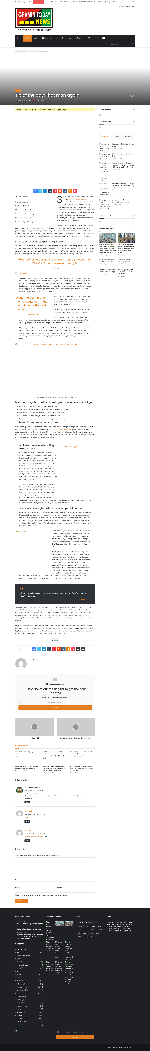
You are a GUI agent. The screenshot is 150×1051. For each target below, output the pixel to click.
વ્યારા (85, 936)
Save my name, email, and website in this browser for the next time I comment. (42, 895)
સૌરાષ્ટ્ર (20, 1009)
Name (17, 880)
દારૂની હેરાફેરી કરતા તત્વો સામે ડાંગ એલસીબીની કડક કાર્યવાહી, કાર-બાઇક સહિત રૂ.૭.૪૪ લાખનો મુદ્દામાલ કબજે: (126, 248)
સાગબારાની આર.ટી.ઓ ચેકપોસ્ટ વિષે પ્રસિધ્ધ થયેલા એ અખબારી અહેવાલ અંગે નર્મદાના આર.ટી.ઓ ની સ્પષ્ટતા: (123, 165)
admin (31, 659)
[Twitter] (40, 191)
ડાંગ (93, 929)
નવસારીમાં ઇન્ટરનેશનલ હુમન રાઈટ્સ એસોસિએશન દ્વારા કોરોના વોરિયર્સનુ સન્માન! (123, 186)
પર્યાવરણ (20, 1025)
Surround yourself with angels (60, 429)
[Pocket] (75, 191)
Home (19, 51)
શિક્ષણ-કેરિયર (21, 1015)
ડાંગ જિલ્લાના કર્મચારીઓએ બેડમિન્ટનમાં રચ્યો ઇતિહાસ (107, 271)
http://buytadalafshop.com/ (34, 836)
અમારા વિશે (87, 38)
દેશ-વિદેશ (27, 38)
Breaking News (23, 984)
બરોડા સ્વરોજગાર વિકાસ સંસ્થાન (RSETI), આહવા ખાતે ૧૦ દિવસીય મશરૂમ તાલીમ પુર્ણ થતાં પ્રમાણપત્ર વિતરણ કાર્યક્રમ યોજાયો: (107, 248)
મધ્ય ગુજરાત (22, 1003)
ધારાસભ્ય (85, 933)
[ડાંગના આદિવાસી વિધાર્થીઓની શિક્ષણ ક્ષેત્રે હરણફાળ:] (59, 967)
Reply (27, 802)
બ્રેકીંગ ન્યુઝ (20, 981)
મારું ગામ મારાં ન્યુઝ (61, 38)
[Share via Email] (78, 649)
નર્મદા (91, 933)
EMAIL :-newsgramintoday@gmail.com (119, 930)
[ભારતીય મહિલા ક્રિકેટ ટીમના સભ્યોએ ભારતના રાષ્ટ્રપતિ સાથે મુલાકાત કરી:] (27, 757)
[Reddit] (60, 191)
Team (55, 640)
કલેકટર (100, 926)
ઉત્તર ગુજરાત (22, 996)
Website (59, 887)
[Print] (83, 649)
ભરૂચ (79, 936)
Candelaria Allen (32, 788)
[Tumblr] (50, 191)
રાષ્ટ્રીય (36, 38)
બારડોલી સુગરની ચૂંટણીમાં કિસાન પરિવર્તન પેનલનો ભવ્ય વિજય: (125, 272)
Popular (105, 137)
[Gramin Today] (34, 19)
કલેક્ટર (80, 929)
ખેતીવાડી (19, 952)
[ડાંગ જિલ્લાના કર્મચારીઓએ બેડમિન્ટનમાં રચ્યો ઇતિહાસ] (107, 263)
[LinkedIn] (45, 191)
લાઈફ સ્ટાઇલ (24, 1022)
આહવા (86, 926)
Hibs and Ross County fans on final (122, 155)
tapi (96, 923)
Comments (128, 137)
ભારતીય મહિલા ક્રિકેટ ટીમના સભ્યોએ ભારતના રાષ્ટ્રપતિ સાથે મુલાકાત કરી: (26, 767)
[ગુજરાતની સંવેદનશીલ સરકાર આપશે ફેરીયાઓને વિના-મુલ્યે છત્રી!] (105, 204)
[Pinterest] (55, 191)
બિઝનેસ (19, 974)
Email (17, 887)
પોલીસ (97, 933)
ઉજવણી (93, 926)
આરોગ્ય (20, 1018)
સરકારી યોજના (22, 1006)
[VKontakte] (65, 191)
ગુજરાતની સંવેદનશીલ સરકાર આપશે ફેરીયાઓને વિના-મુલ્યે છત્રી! (122, 201)
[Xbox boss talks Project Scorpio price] (105, 147)
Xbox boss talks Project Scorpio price (123, 145)
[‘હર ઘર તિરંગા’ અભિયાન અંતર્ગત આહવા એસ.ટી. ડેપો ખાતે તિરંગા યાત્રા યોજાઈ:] (50, 968)
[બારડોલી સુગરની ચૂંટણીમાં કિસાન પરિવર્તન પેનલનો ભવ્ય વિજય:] (126, 263)
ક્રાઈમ (20, 977)
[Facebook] (35, 191)
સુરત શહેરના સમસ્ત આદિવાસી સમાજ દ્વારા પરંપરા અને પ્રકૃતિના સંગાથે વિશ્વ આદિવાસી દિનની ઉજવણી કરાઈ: (54, 768)
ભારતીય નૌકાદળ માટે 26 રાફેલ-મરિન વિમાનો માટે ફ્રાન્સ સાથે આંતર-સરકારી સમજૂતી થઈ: (81, 768)
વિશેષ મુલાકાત (48, 38)
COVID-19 (80, 923)
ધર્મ (17, 971)
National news (23, 965)
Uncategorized (21, 949)
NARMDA (89, 923)
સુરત (90, 936)
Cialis (26, 817)
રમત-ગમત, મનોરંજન (75, 38)
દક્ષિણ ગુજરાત (22, 1000)
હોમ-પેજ (19, 38)
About (115, 1047)
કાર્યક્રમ (86, 929)
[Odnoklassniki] (70, 191)
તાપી (79, 933)
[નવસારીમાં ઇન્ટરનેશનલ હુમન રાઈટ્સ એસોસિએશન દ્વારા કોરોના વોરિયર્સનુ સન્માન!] (105, 190)
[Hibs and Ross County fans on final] (105, 157)
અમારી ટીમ (96, 38)
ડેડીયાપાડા (99, 929)
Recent (116, 137)
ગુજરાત (19, 958)
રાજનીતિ (20, 968)
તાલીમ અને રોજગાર (24, 955)
